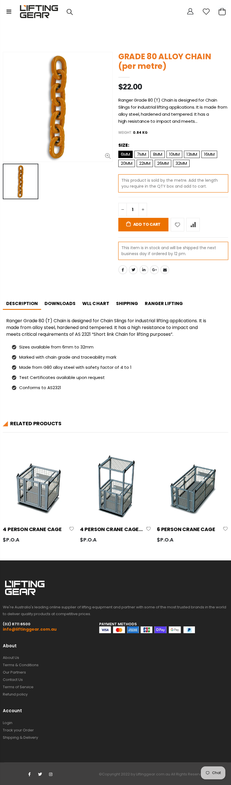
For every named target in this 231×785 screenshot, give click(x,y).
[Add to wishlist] (177, 224)
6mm (125, 154)
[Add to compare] (193, 224)
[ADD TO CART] (65, 460)
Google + (154, 269)
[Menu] (8, 12)
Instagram (50, 774)
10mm (174, 154)
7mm (141, 154)
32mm (181, 163)
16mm (209, 154)
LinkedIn (143, 269)
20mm (126, 163)
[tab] (22, 304)
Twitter (133, 269)
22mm (144, 163)
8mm (157, 154)
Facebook (122, 269)
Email (164, 269)
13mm (191, 154)
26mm (163, 163)
